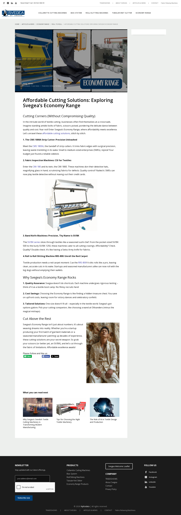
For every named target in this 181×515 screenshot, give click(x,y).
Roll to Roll (56, 86)
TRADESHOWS (105, 3)
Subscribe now (24, 498)
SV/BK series (33, 242)
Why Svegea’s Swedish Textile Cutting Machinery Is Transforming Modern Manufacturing (35, 423)
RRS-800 (82, 262)
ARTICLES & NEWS (139, 3)
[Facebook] (4, 3)
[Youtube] (16, 3)
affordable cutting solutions (56, 133)
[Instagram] (8, 3)
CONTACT (154, 3)
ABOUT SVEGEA (121, 3)
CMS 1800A (38, 146)
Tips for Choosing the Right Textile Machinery (68, 420)
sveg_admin (28, 83)
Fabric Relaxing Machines (169, 3)
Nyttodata (85, 506)
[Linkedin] (12, 3)
